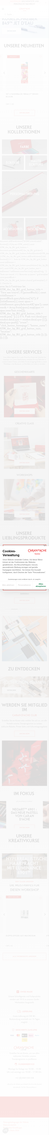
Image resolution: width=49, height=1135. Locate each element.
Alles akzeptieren (41, 585)
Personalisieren (24, 585)
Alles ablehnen (8, 585)
